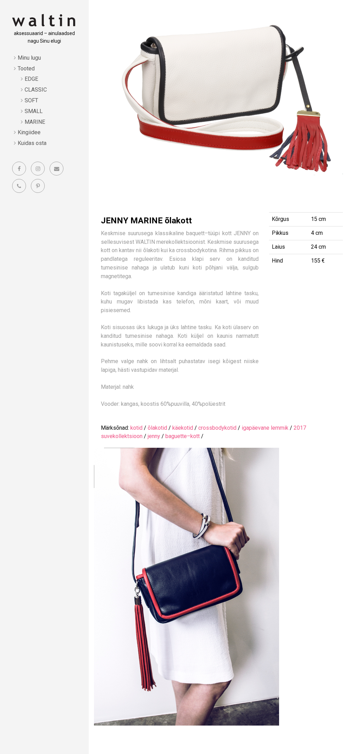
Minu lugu (29, 57)
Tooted (26, 68)
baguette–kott (182, 436)
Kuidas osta (32, 143)
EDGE (31, 79)
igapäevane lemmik (265, 428)
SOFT (31, 100)
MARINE (35, 122)
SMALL (34, 111)
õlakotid (157, 428)
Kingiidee (29, 132)
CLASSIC (36, 89)
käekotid (182, 428)
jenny (154, 436)
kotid (136, 428)
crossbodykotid (217, 428)
